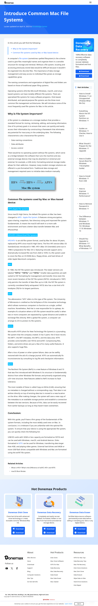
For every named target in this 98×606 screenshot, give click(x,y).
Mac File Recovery (80, 564)
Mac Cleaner (54, 582)
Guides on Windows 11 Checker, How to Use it (85, 132)
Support (30, 568)
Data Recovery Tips (80, 561)
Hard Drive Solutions (80, 582)
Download (85, 71)
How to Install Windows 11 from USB (84, 178)
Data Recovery (55, 568)
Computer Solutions (33, 575)
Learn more (68, 604)
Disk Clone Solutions (80, 568)
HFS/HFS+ (12, 240)
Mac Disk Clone (79, 571)
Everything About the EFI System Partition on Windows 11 (84, 116)
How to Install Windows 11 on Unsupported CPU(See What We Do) (85, 98)
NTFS (21, 443)
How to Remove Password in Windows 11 (85, 206)
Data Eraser (54, 575)
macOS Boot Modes (18, 471)
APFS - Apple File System (27, 217)
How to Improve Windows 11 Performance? (84, 192)
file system (23, 58)
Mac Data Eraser (55, 578)
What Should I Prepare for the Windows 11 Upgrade (85, 147)
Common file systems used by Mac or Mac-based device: (36, 52)
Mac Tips (30, 578)
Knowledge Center (39, 26)
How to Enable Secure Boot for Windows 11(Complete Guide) (85, 163)
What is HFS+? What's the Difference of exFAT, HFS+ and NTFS (33, 468)
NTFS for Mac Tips (80, 558)
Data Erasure (78, 575)
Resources (79, 552)
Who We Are (31, 558)
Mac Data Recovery (56, 571)
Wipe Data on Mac (80, 578)
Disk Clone (53, 558)
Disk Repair (77, 585)
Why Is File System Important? (25, 49)
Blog (28, 571)
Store (29, 561)
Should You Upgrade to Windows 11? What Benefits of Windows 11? (85, 243)
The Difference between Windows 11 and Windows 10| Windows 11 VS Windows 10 (85, 223)
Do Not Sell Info (32, 582)
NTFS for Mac (54, 564)
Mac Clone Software (57, 561)
